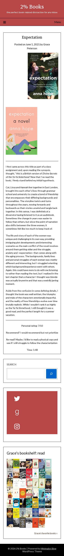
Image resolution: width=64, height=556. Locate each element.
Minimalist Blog (48, 548)
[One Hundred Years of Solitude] (16, 467)
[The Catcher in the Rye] (42, 527)
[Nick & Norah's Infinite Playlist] (48, 496)
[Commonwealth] (48, 516)
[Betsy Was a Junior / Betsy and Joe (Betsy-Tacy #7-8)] (42, 487)
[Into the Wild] (29, 526)
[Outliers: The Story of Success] (23, 487)
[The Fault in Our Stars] (16, 506)
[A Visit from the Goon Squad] (42, 496)
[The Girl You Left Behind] (35, 507)
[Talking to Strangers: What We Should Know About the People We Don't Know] (35, 477)
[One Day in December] (42, 467)
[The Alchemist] (23, 496)
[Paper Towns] (10, 506)
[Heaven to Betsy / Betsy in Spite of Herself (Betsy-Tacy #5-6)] (35, 467)
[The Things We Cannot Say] (10, 467)
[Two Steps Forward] (29, 477)
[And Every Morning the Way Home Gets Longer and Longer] (42, 516)
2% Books (32, 7)
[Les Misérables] (10, 478)
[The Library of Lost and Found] (29, 487)
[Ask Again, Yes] (42, 477)
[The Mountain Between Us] (48, 477)
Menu (57, 21)
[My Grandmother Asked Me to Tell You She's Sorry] (29, 516)
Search (11, 364)
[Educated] (10, 497)
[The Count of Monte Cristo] (48, 507)
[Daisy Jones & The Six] (23, 467)
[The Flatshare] (48, 467)
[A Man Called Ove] (23, 516)
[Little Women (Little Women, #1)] (29, 497)
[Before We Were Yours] (16, 477)
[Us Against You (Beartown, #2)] (35, 516)
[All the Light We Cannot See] (42, 507)
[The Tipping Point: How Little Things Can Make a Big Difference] (16, 487)
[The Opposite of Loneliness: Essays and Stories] (10, 487)
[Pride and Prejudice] (35, 497)
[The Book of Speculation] (48, 487)
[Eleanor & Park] (16, 496)
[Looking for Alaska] (23, 506)
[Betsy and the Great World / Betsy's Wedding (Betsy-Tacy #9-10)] (35, 487)
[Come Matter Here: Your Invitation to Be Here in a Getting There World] (23, 477)
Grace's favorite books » (45, 533)
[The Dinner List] (16, 516)
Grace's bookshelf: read (26, 453)
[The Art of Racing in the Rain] (10, 526)
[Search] (51, 373)
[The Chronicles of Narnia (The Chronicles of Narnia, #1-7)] (10, 516)
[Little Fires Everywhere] (29, 506)
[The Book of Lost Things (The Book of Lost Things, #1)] (23, 526)
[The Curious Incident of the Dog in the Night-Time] (35, 526)
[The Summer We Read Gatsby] (16, 526)
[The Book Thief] (29, 467)
